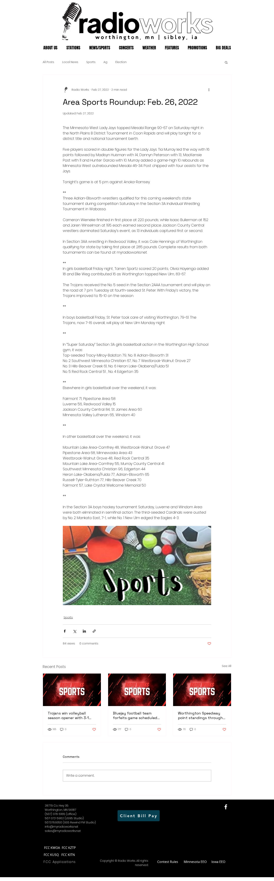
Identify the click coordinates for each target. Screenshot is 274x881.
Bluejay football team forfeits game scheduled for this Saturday (135, 715)
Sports (90, 62)
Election (121, 62)
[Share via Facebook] (65, 631)
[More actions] (208, 89)
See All (226, 666)
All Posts (48, 62)
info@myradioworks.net (61, 827)
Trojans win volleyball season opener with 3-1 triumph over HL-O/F (68, 715)
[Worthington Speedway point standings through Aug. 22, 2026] (202, 690)
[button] (226, 62)
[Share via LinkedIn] (84, 631)
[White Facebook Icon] (225, 807)
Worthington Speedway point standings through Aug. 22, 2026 (200, 715)
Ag (105, 62)
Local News (70, 62)
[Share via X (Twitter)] (74, 631)
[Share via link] (94, 631)
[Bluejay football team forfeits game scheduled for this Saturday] (137, 690)
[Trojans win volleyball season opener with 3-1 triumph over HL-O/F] (72, 690)
